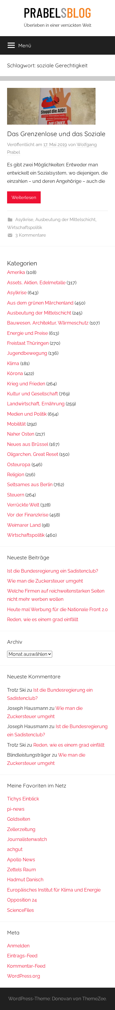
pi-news (15, 809)
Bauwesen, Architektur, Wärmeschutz (47, 323)
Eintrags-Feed (22, 956)
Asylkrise (24, 219)
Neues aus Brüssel (27, 444)
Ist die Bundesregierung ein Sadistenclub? (52, 571)
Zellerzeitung (21, 829)
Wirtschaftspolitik (24, 227)
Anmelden (18, 946)
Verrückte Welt (23, 505)
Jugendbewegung (27, 353)
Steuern (15, 495)
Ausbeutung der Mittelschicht (65, 219)
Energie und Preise (27, 333)
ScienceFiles (20, 910)
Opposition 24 (22, 900)
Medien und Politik (27, 414)
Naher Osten (20, 434)
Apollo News (21, 859)
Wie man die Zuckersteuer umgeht (45, 581)
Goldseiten (18, 819)
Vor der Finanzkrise (27, 515)
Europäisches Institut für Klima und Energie (54, 890)
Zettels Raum (21, 869)
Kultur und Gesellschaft (32, 394)
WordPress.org (23, 976)
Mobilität (16, 424)
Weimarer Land (24, 525)
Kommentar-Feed (26, 966)
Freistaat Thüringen (28, 343)
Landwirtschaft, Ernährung (36, 404)
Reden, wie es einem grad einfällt (42, 619)
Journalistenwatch (27, 839)
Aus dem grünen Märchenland (40, 303)
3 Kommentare (30, 235)
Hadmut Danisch (25, 879)
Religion (15, 474)
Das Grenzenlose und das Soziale (56, 134)
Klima (13, 363)
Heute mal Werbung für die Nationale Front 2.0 (57, 609)
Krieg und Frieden (26, 384)
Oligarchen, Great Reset (32, 454)
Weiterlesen (24, 197)
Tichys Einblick (23, 799)
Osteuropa (18, 464)
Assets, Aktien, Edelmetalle (36, 282)
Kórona (15, 373)
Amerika (16, 272)
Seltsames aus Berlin (29, 484)
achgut (14, 849)
